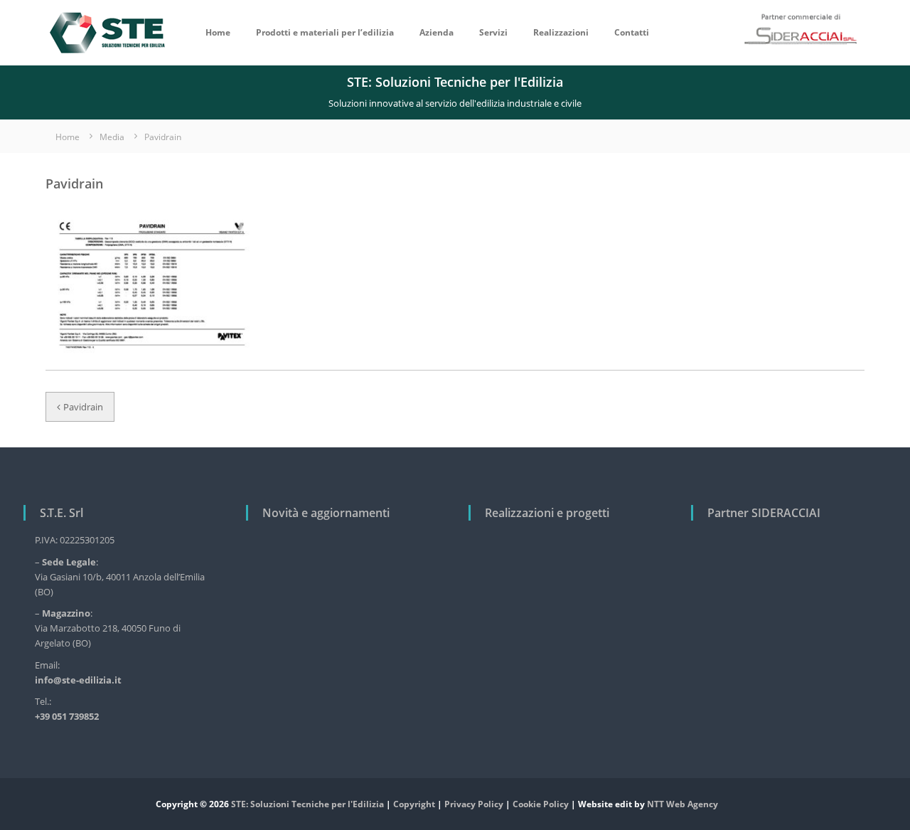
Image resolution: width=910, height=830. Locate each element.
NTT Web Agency (682, 804)
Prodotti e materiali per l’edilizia (325, 32)
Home (217, 32)
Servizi (493, 32)
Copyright (414, 804)
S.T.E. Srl (61, 513)
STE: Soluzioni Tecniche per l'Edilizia (307, 804)
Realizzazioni (561, 32)
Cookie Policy (541, 804)
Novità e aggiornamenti (326, 513)
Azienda (436, 32)
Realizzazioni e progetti (547, 513)
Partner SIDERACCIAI (763, 513)
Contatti (631, 32)
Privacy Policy (473, 804)
